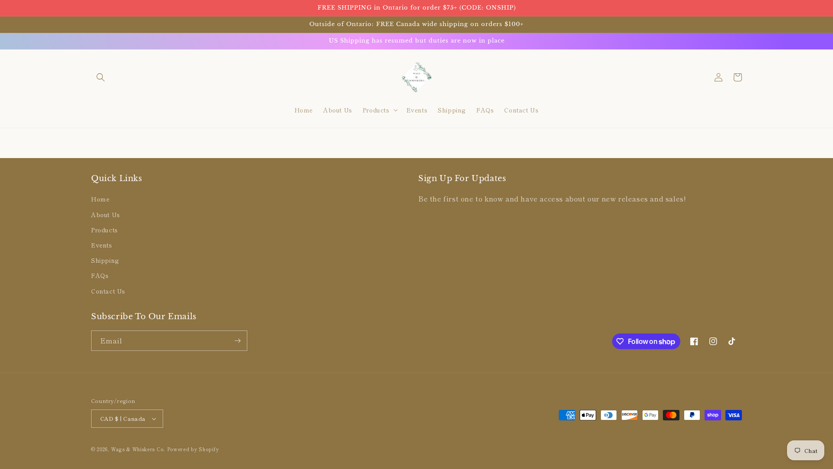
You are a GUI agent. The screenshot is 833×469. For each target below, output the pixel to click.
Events (101, 245)
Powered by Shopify (193, 449)
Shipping (105, 260)
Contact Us (108, 291)
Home (100, 199)
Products (104, 229)
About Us (105, 214)
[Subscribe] (237, 340)
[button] (100, 77)
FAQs (99, 275)
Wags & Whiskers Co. (139, 449)
